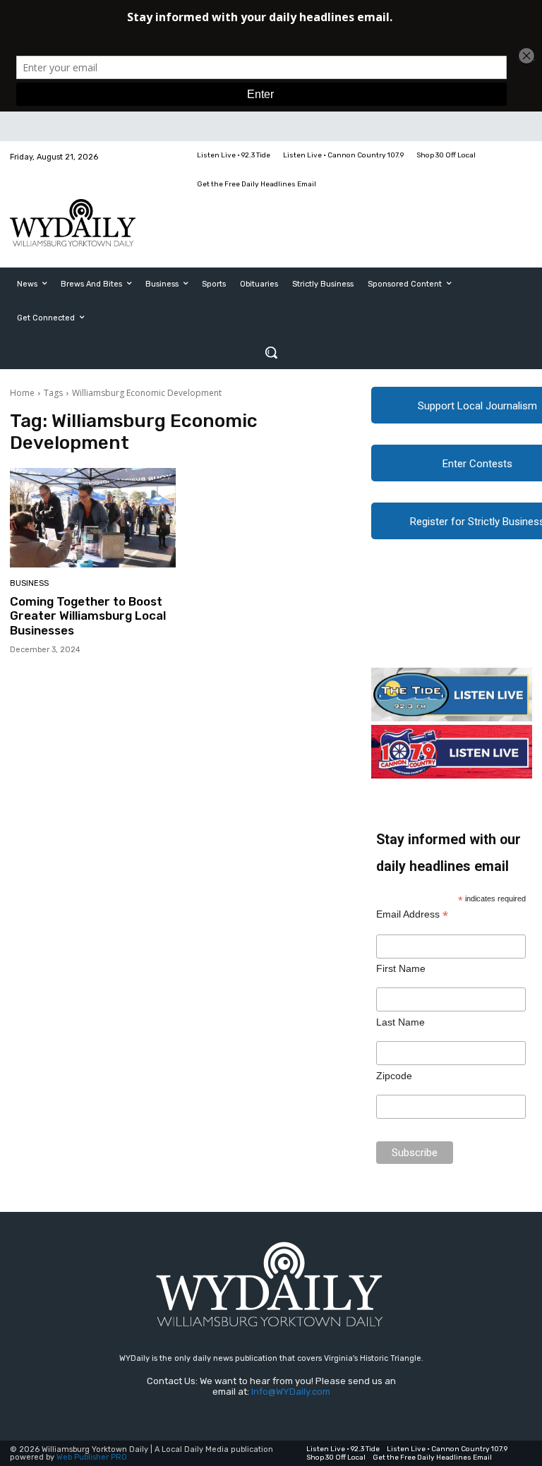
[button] (271, 352)
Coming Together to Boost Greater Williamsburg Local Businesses (88, 615)
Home (22, 393)
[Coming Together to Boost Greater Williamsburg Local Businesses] (93, 517)
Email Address (412, 914)
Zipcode (394, 1075)
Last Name (400, 1022)
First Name (401, 968)
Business (29, 583)
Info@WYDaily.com (290, 1391)
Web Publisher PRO (91, 1457)
